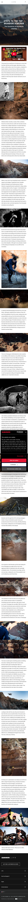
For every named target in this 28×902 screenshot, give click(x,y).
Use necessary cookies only (14, 468)
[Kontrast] (16, 898)
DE (3, 891)
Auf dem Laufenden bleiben (10, 864)
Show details (20, 456)
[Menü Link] (2, 2)
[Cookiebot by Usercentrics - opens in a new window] (17, 432)
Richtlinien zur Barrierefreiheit (7, 898)
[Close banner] (25, 432)
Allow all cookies (14, 460)
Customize (13, 464)
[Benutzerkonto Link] (25, 2)
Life (14, 2)
